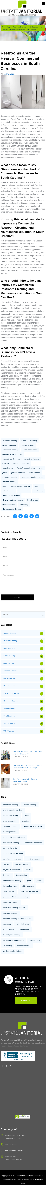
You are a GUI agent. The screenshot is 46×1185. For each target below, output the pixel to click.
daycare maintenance (11, 870)
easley (15, 463)
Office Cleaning (9, 678)
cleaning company (9, 445)
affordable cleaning (9, 441)
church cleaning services (12, 810)
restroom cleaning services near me (16, 486)
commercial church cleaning (14, 837)
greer (41, 468)
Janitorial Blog (8, 663)
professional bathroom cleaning (15, 897)
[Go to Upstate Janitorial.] (2, 27)
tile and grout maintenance (12, 500)
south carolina (24, 491)
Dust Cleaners (8, 648)
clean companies (9, 821)
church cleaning (30, 805)
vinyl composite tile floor (11, 509)
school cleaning (8, 491)
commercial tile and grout (12, 454)
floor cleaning (7, 468)
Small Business (9, 716)
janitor (4, 473)
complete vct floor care (11, 459)
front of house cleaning (26, 468)
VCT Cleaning (8, 731)
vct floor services (8, 504)
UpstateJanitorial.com (24, 1175)
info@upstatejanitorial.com (15, 1150)
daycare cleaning (21, 864)
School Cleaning (9, 708)
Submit (17, 597)
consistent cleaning (31, 459)
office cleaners (34, 473)
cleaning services (27, 445)
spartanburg (38, 491)
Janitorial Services (10, 671)
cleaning (33, 441)
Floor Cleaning (9, 656)
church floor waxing (10, 815)
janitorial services (18, 473)
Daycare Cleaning (10, 641)
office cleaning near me (29, 891)
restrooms (38, 486)
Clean (23, 441)
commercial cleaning (10, 450)
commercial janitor (30, 450)
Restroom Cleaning (10, 701)
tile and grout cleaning (11, 495)
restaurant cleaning (9, 477)
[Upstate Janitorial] (21, 8)
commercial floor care (33, 843)
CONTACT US (26, 1001)
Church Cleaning (9, 633)
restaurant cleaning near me (33, 477)
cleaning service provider (32, 826)
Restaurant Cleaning (11, 693)
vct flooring (24, 504)
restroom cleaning (9, 482)
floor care (25, 463)
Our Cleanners (9, 686)
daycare (5, 463)
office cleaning (8, 891)
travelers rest (32, 500)
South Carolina (9, 723)
